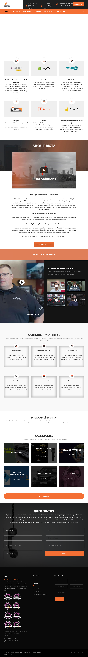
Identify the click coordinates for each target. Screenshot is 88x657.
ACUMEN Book (72, 80)
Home (6, 11)
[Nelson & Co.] (22, 282)
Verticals (27, 11)
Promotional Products (44, 350)
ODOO (34, 580)
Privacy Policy (36, 652)
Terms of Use (8, 654)
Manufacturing (16, 350)
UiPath (44, 121)
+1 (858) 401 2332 (12, 638)
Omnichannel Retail (44, 381)
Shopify (44, 80)
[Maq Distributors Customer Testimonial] (75, 300)
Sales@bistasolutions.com (14, 641)
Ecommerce (72, 381)
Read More (45, 496)
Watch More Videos (76, 312)
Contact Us (60, 11)
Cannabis (16, 381)
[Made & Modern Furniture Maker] (75, 285)
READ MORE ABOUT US (44, 244)
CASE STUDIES (37, 591)
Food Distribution (72, 350)
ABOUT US (36, 588)
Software (16, 11)
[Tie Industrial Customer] (56, 285)
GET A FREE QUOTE (78, 4)
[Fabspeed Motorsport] (56, 300)
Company (37, 11)
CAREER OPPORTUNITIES (40, 594)
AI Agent (16, 121)
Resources (48, 11)
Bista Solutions (25, 652)
